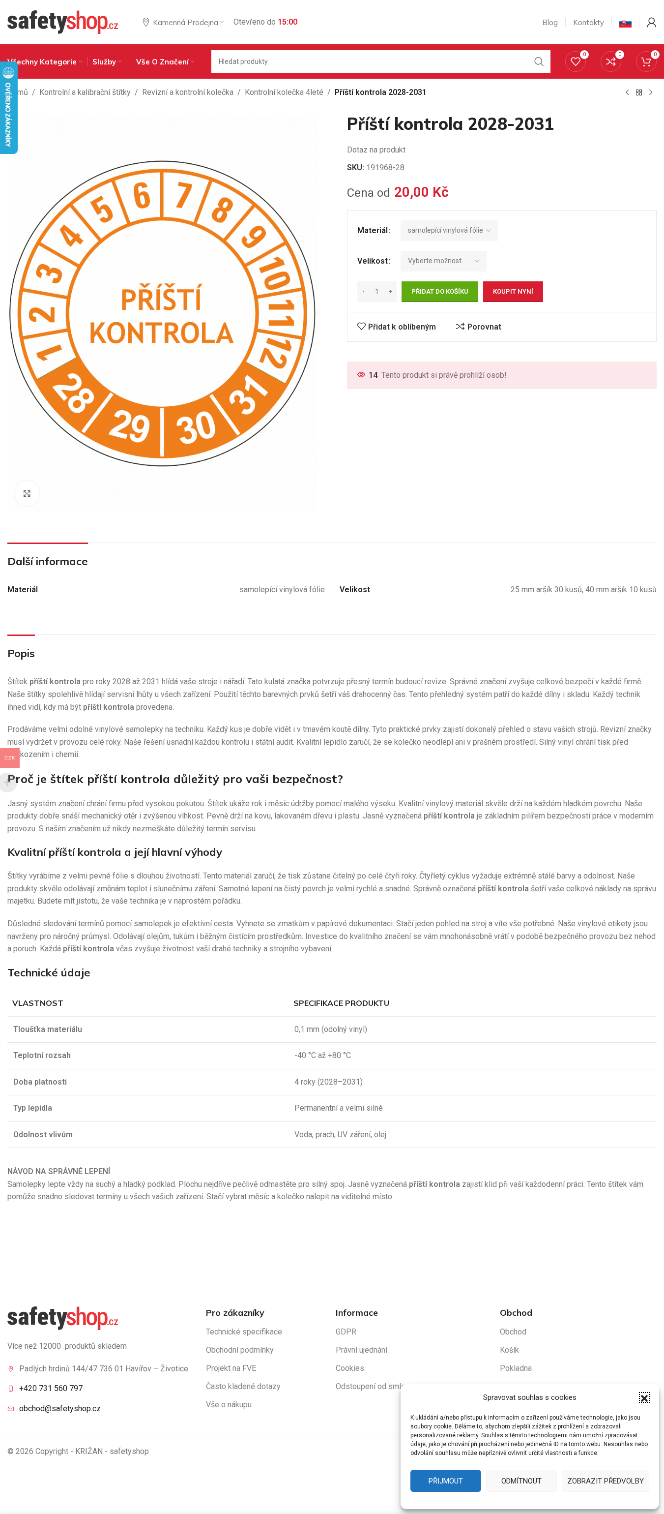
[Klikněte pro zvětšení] (27, 493)
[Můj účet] (652, 22)
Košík (509, 1350)
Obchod (513, 1331)
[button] (644, 1397)
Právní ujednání (361, 1350)
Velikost (372, 261)
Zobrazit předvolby (605, 1481)
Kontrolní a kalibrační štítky (85, 92)
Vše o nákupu (229, 1404)
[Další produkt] (651, 93)
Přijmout (446, 1481)
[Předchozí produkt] (627, 93)
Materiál (372, 230)
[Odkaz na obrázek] (62, 1317)
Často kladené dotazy (243, 1386)
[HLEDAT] (539, 61)
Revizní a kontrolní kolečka (187, 92)
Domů (17, 92)
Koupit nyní (513, 291)
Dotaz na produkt (376, 149)
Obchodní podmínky (240, 1350)
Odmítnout (521, 1481)
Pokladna (516, 1368)
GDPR (346, 1331)
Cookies (350, 1368)
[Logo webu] (62, 21)
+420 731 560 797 (51, 1388)
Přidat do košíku (439, 291)
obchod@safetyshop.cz (60, 1408)
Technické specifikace (244, 1331)
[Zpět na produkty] (639, 93)
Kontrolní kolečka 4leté (284, 92)
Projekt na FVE (231, 1368)
